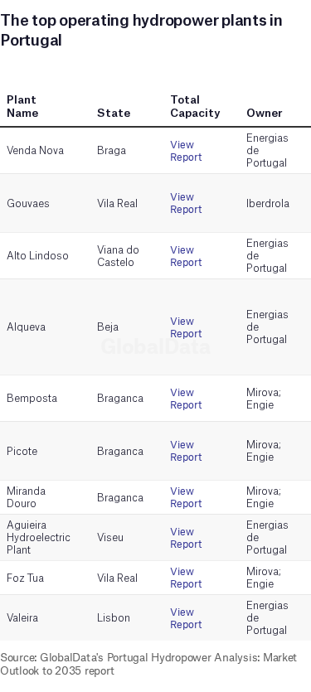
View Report (186, 150)
